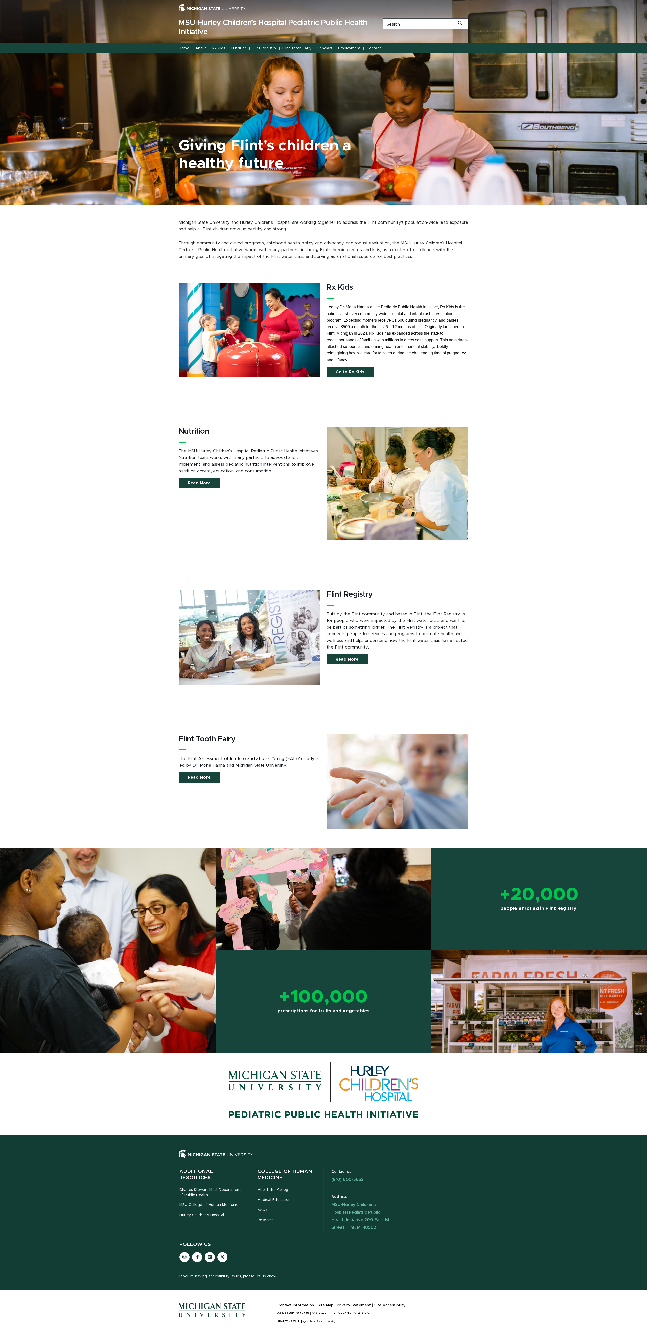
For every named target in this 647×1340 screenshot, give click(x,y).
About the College (274, 1190)
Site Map (326, 1305)
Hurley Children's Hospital (201, 1215)
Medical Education (274, 1200)
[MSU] (323, 1159)
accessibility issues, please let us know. (243, 1276)
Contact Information (295, 1305)
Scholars (324, 48)
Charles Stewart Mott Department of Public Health (210, 1192)
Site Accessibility (390, 1305)
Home (184, 48)
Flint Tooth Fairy (296, 48)
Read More (199, 483)
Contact (374, 48)
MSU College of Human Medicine (208, 1205)
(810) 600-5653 (347, 1179)
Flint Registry (264, 48)
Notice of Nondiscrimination (352, 1313)
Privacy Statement (354, 1305)
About (200, 48)
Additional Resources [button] (196, 1174)
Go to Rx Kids (350, 372)
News (262, 1210)
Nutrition (239, 48)
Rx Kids (218, 48)
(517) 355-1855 (299, 1313)
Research (266, 1220)
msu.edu (324, 1313)
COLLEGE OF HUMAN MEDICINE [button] (285, 1174)
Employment (349, 48)
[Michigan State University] (212, 8)
